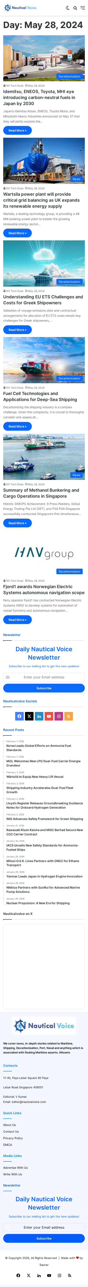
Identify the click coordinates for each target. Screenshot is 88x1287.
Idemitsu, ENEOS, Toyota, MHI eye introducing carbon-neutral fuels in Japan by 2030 (39, 97)
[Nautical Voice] (20, 8)
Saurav (44, 1264)
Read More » (17, 130)
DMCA (7, 1144)
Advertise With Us (15, 1167)
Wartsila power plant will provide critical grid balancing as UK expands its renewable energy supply (41, 200)
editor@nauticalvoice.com (29, 1102)
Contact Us (11, 1131)
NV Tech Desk (14, 85)
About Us (9, 1125)
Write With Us (12, 1174)
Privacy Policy (13, 1138)
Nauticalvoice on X (17, 914)
